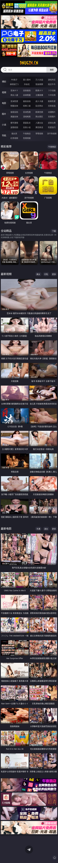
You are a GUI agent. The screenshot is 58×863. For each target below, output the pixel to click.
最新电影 (6, 528)
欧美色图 (39, 112)
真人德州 (27, 79)
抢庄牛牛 (52, 84)
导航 (4, 135)
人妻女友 (39, 122)
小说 (4, 124)
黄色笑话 (39, 127)
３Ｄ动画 (52, 90)
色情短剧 (27, 138)
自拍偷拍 (27, 90)
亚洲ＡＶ (14, 90)
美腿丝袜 (14, 116)
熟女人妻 (14, 95)
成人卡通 (39, 101)
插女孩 (14, 133)
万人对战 (39, 79)
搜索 (52, 69)
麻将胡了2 (14, 84)
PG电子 (14, 79)
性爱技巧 (52, 127)
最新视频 (6, 274)
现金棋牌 (39, 84)
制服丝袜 (14, 105)
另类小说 (27, 127)
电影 (4, 103)
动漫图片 (52, 112)
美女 (38, 274)
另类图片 (52, 116)
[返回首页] (54, 857)
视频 (4, 92)
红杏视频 (14, 138)
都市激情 (14, 122)
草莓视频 (39, 133)
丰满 (38, 528)
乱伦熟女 (39, 105)
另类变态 (52, 105)
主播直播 (39, 95)
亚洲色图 (27, 112)
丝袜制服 (27, 95)
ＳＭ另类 (52, 95)
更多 (54, 274)
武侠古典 (52, 122)
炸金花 (27, 84)
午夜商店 (27, 133)
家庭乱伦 (27, 122)
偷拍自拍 (27, 101)
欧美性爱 (52, 101)
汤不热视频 (52, 133)
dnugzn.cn (29, 63)
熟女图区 (39, 116)
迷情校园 (14, 127)
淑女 (46, 528)
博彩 (4, 81)
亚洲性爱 (14, 101)
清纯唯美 (27, 116)
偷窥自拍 (14, 112)
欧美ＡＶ (39, 90)
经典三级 (27, 105)
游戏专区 (52, 79)
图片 (4, 113)
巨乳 (46, 274)
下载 (54, 231)
